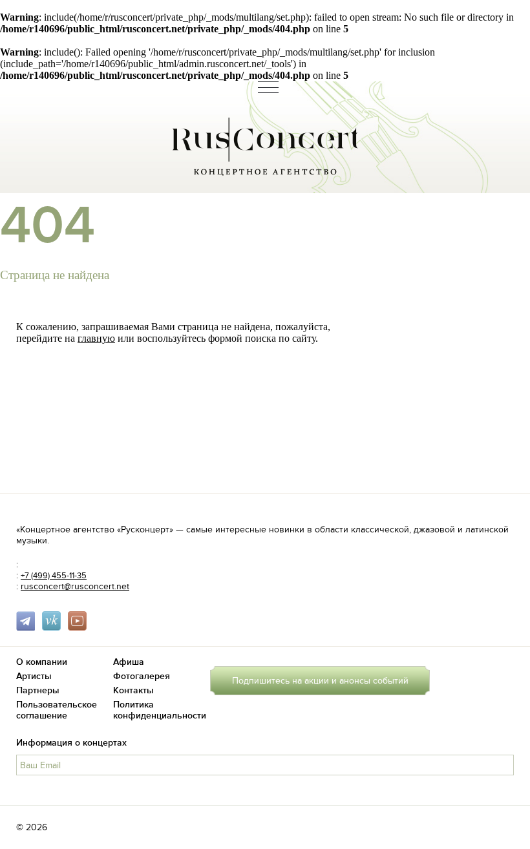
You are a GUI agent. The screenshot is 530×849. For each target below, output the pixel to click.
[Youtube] (79, 627)
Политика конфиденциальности (159, 710)
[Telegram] (27, 627)
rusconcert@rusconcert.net (75, 586)
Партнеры (37, 690)
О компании (41, 661)
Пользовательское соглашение (56, 710)
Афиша (128, 661)
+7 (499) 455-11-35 (54, 576)
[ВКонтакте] (53, 627)
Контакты (133, 690)
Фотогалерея (141, 676)
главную (96, 338)
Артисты (34, 676)
